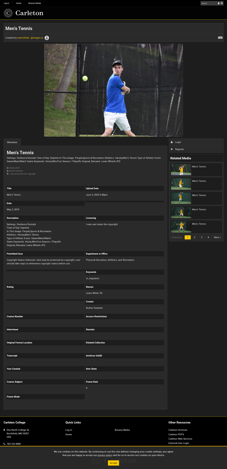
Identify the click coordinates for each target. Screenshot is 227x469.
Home (18, 3)
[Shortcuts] (220, 37)
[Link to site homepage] (23, 13)
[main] (114, 218)
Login (177, 142)
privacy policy (105, 455)
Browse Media (34, 3)
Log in (6, 3)
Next (217, 237)
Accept (113, 462)
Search (222, 3)
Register (179, 149)
